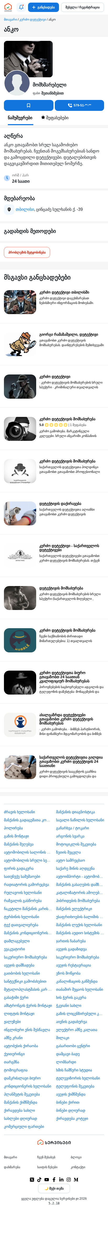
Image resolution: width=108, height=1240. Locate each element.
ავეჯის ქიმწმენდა (70, 1094)
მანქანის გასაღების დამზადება (80, 884)
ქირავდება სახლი (19, 1110)
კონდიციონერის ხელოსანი (27, 1086)
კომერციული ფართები (24, 1126)
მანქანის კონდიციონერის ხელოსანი (28, 933)
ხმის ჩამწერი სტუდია (74, 1070)
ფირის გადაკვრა (19, 868)
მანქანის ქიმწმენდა (20, 1102)
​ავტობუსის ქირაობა (21, 1046)
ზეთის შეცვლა (68, 852)
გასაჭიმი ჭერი (16, 997)
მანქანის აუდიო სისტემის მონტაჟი (80, 933)
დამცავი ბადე (68, 1054)
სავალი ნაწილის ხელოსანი (80, 820)
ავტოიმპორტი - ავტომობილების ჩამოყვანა (80, 876)
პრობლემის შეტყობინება (27, 252)
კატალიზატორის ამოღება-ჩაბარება (80, 893)
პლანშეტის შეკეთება (22, 1094)
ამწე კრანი (13, 1038)
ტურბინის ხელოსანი (21, 917)
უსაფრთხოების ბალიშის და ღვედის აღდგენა (80, 917)
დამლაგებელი (17, 941)
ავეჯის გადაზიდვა (71, 949)
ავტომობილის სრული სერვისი (28, 860)
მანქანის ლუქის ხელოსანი (79, 925)
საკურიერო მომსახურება (25, 957)
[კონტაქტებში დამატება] (28, 105)
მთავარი (10, 19)
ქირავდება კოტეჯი (72, 1118)
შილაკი (62, 1038)
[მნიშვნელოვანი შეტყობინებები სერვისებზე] (21, 7)
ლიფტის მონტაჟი (19, 1014)
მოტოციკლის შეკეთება (76, 844)
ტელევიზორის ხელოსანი (78, 1078)
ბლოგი (76, 1157)
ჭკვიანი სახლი (68, 1005)
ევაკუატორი (14, 949)
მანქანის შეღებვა (19, 844)
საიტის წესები (47, 1167)
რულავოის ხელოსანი (23, 893)
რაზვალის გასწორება (23, 901)
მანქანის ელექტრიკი (74, 909)
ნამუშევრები (20, 118)
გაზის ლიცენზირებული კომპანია (80, 1014)
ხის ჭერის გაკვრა (71, 997)
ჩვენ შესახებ (46, 1157)
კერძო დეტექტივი (32, 19)
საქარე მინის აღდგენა (75, 868)
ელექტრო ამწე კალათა (76, 1030)
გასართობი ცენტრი (73, 1046)
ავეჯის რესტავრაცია (73, 965)
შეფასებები (56, 118)
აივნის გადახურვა (71, 1022)
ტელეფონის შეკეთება (75, 1086)
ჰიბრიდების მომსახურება (78, 901)
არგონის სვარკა (70, 836)
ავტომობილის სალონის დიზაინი (28, 852)
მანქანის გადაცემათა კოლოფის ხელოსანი (28, 820)
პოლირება (13, 828)
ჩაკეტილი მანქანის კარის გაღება (28, 909)
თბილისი (25, 209)
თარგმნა (11, 1062)
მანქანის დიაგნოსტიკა (75, 812)
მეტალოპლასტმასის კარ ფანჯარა (28, 989)
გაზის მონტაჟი (16, 836)
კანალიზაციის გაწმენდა (77, 981)
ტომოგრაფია (16, 1070)
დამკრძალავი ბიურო (22, 1078)
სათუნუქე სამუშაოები (22, 876)
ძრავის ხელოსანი (19, 812)
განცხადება (46, 7)
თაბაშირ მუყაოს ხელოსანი (79, 989)
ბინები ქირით (67, 1102)
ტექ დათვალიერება (21, 925)
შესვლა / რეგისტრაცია (83, 7)
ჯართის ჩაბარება (71, 941)
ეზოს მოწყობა (68, 973)
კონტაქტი (78, 1167)
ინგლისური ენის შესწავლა (27, 1030)
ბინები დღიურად (70, 1110)
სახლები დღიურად (20, 1118)
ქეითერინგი (14, 1054)
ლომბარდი (66, 1062)
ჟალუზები (12, 1022)
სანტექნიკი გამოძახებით (25, 981)
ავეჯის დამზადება (19, 965)
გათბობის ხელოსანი (22, 973)
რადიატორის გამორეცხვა (26, 884)
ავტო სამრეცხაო (70, 860)
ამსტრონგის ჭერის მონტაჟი (28, 1005)
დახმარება (12, 1167)
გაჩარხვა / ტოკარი (72, 828)
